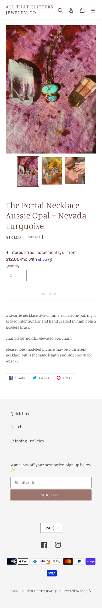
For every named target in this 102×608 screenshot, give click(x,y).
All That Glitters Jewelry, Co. (29, 9)
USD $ (49, 527)
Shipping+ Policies (27, 440)
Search (16, 426)
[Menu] (93, 10)
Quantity (13, 265)
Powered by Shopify (77, 591)
